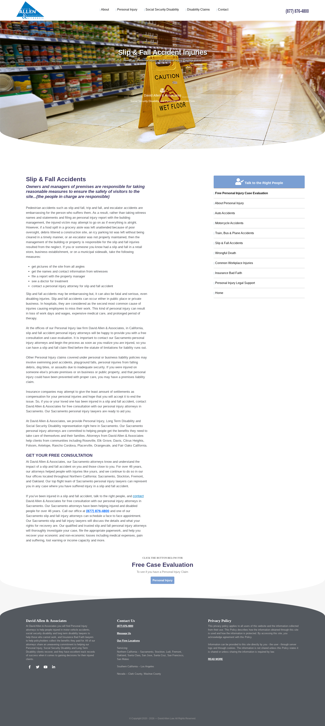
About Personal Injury (229, 203)
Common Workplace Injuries (233, 263)
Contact (222, 9)
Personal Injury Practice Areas (182, 60)
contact (138, 496)
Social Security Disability (161, 9)
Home (127, 60)
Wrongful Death (225, 253)
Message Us (124, 633)
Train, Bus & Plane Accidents (234, 233)
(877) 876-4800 (125, 626)
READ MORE (215, 659)
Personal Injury (126, 9)
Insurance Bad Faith (228, 273)
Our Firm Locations (128, 640)
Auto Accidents (224, 213)
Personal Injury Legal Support (234, 283)
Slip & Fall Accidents (228, 243)
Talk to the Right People (263, 183)
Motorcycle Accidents (228, 223)
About (104, 9)
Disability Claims (198, 9)
